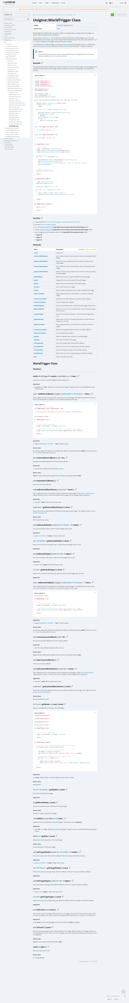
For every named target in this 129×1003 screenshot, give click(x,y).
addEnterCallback (39, 294)
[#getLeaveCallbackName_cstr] (72, 686)
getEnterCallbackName (41, 261)
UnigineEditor (8, 33)
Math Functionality (10, 56)
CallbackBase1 (66, 394)
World (34, 958)
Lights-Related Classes (13, 82)
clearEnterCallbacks (40, 302)
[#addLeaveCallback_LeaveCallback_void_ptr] (93, 582)
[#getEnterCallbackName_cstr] (71, 507)
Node (58, 29)
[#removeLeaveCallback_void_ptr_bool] (67, 637)
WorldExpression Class (14, 94)
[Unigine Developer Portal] (9, 3)
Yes (111, 999)
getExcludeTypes (39, 319)
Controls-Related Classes (12, 48)
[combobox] (111, 3)
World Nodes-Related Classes (15, 90)
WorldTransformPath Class (15, 124)
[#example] (42, 63)
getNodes (36, 340)
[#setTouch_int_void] (58, 910)
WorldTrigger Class (14, 126)
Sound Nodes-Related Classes (15, 88)
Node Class (10, 61)
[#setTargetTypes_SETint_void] (73, 881)
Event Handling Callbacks (49, 224)
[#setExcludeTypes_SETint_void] (73, 554)
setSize (36, 280)
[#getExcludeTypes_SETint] (63, 570)
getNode (36, 336)
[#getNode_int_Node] (65, 704)
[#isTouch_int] (52, 927)
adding (60, 468)
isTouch (36, 290)
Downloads (55, 3)
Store (63, 3)
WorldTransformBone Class (16, 122)
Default (87, 249)
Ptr (75, 394)
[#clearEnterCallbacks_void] (58, 481)
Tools (6, 36)
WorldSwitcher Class (14, 119)
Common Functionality (11, 46)
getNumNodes (38, 277)
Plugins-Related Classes (12, 134)
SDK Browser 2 (8, 31)
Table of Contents (9, 149)
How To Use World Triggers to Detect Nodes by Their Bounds (62, 222)
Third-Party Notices (9, 147)
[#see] (42, 218)
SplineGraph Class (13, 113)
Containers (8, 44)
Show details (92, 249)
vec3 (68, 376)
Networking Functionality (12, 128)
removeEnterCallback (40, 299)
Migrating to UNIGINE (10, 25)
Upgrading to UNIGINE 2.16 (11, 140)
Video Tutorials (8, 27)
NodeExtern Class (12, 65)
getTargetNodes (38, 346)
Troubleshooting (9, 145)
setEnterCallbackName (41, 256)
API (5, 42)
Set (58, 525)
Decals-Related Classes (13, 75)
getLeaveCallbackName (41, 271)
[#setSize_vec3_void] (65, 818)
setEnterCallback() (86, 493)
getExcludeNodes (39, 309)
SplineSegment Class (14, 117)
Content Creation (9, 138)
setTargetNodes (38, 343)
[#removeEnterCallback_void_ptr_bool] (66, 458)
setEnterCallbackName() (40, 513)
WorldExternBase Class (15, 96)
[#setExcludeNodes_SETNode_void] (81, 525)
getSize (36, 283)
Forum (34, 3)
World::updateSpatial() (58, 56)
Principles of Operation (10, 29)
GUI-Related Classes (11, 54)
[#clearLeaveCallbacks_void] (58, 660)
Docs (40, 3)
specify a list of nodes (48, 38)
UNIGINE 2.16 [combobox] (8, 14)
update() (66, 46)
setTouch (36, 287)
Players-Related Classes (13, 86)
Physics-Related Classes (12, 132)
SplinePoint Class (13, 115)
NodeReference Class (13, 71)
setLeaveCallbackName (41, 266)
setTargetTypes (38, 350)
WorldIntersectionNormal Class (17, 103)
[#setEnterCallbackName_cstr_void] (76, 489)
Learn (47, 3)
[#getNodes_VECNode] (66, 789)
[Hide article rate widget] (125, 996)
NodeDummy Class (12, 63)
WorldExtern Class (13, 98)
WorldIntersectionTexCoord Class (17, 105)
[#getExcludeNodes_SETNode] (70, 541)
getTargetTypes (38, 353)
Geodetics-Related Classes (14, 80)
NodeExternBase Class (13, 67)
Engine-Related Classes (12, 50)
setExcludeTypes (39, 314)
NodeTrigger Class (12, 73)
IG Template (8, 143)
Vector (35, 789)
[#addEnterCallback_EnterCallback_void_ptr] (92, 394)
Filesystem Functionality (12, 52)
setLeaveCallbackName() (44, 692)
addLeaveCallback (39, 324)
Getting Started (8, 23)
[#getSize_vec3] (56, 836)
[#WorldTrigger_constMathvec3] (78, 376)
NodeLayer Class (12, 69)
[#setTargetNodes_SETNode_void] (80, 852)
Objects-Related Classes (14, 84)
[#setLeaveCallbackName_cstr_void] (76, 669)
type (35, 356)
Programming (8, 40)
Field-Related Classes (13, 77)
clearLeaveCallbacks (40, 333)
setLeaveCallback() (85, 672)
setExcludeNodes (39, 305)
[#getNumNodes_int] (57, 802)
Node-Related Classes (11, 59)
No (117, 999)
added (40, 484)
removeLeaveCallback (40, 329)
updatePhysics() (41, 46)
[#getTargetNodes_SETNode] (70, 868)
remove (37, 453)
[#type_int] (48, 947)
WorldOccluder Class (14, 107)
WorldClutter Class (13, 92)
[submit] (28, 19)
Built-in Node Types (9, 38)
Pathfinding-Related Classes (13, 130)
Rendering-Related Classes (13, 136)
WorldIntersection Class (15, 101)
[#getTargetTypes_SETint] (63, 897)
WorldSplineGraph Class (15, 111)
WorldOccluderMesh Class (15, 109)
